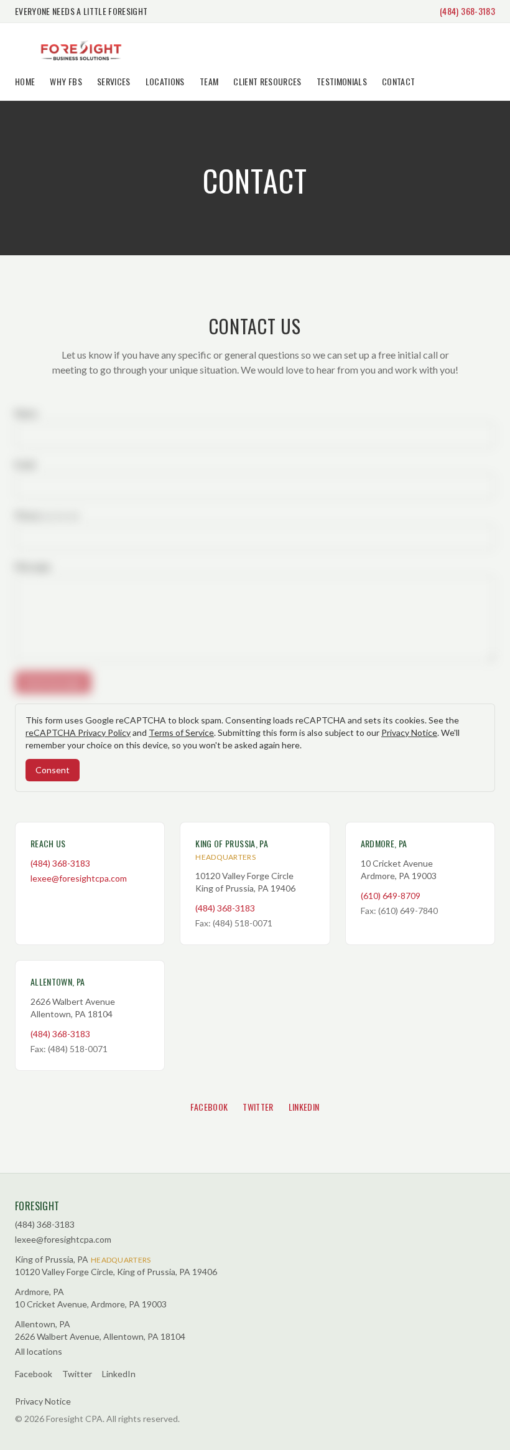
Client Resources (267, 81)
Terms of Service (181, 732)
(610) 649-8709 (390, 895)
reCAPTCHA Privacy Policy (78, 732)
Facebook (209, 1106)
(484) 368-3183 (467, 11)
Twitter (258, 1106)
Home (25, 81)
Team (209, 81)
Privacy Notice (409, 732)
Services (114, 81)
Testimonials (342, 81)
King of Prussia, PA (231, 843)
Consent (52, 770)
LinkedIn (304, 1106)
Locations (165, 81)
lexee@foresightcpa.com (78, 878)
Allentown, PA (57, 981)
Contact (398, 81)
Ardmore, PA (384, 843)
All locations (38, 1351)
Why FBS (65, 81)
